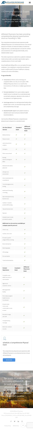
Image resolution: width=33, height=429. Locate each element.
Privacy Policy (7, 425)
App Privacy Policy (25, 425)
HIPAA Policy (16, 425)
